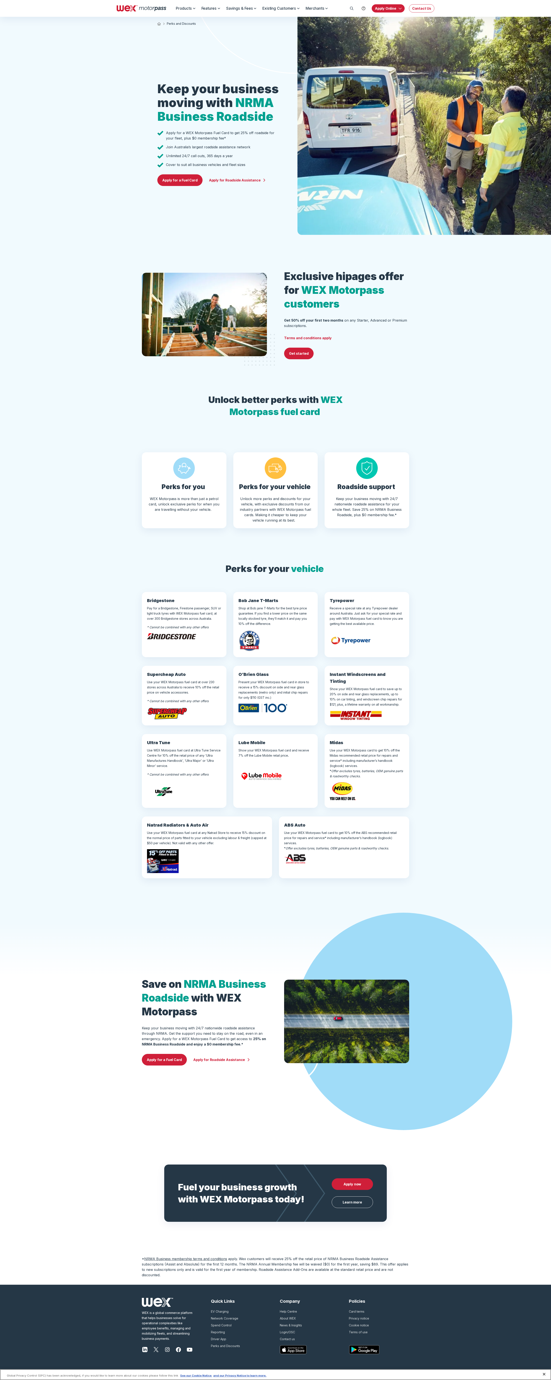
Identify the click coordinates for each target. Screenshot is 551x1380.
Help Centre (288, 1311)
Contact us (287, 1339)
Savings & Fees (239, 8)
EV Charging (220, 1311)
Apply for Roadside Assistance (235, 180)
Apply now (352, 1184)
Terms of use (358, 1332)
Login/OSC (287, 1332)
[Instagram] (167, 1349)
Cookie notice (359, 1325)
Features (209, 8)
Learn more (352, 1202)
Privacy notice (359, 1318)
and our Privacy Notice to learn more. (239, 1375)
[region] (275, 1374)
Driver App (218, 1339)
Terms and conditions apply (308, 338)
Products (184, 8)
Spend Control (221, 1325)
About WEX (288, 1318)
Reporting (218, 1332)
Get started (299, 353)
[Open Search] (351, 8)
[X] (156, 1349)
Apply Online (385, 8)
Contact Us (421, 8)
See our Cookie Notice (196, 1375)
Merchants (315, 8)
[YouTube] (190, 1349)
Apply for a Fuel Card (179, 180)
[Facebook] (178, 1349)
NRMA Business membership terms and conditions (185, 1259)
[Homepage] (141, 8)
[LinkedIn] (145, 1349)
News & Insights (291, 1325)
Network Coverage (224, 1318)
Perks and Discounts (225, 1346)
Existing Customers (279, 8)
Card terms (356, 1311)
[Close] (544, 1374)
